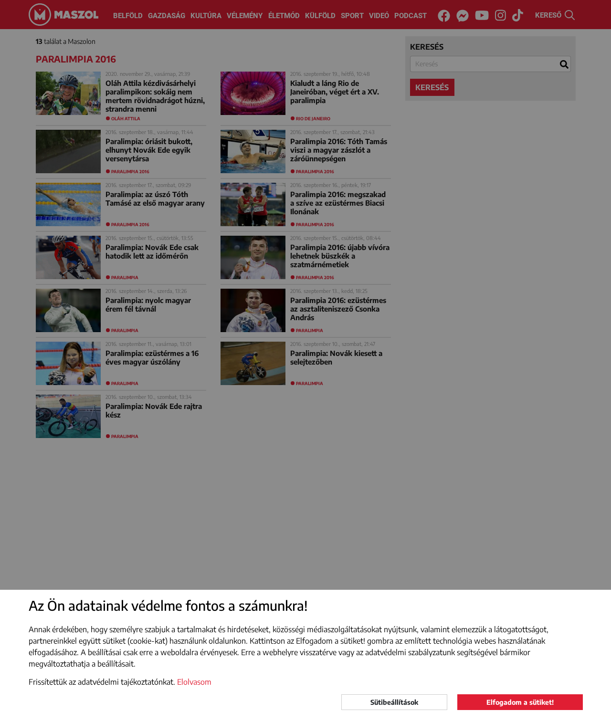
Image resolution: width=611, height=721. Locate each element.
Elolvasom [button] (194, 682)
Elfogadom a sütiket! (520, 702)
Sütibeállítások (394, 702)
